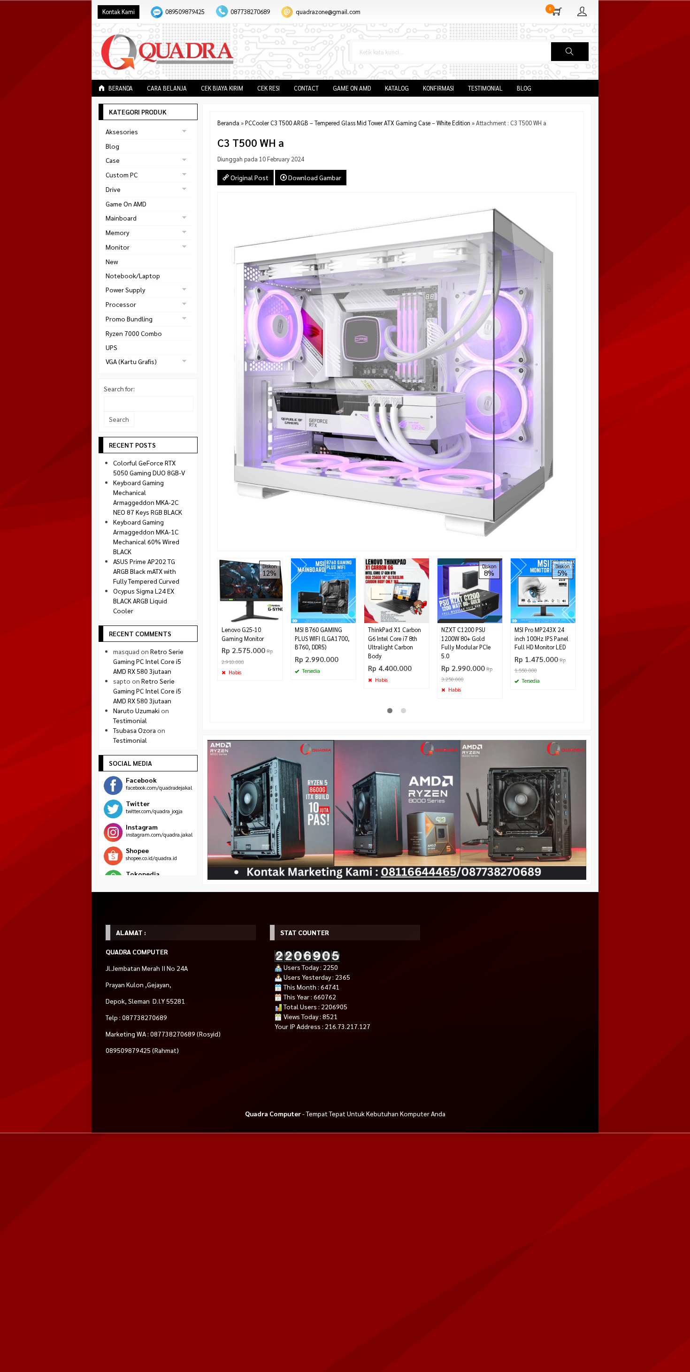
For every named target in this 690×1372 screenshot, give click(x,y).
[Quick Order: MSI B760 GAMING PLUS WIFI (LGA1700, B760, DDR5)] (350, 615)
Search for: (119, 388)
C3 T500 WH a (250, 142)
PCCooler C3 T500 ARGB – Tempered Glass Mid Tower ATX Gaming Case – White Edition (357, 123)
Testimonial (485, 88)
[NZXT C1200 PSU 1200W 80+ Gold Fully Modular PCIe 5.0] (469, 589)
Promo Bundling (129, 318)
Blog (524, 88)
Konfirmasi (438, 88)
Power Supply (125, 289)
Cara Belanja (167, 88)
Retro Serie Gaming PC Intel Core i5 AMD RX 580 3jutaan (148, 661)
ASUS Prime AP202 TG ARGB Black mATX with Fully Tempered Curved (146, 571)
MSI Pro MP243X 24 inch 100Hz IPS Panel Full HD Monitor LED (541, 638)
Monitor (118, 247)
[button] (570, 51)
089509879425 (185, 11)
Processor (121, 304)
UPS (111, 347)
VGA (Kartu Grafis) (131, 361)
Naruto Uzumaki (136, 710)
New (112, 261)
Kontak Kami (118, 11)
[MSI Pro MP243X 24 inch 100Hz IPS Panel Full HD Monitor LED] (543, 589)
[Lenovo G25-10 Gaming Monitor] (250, 589)
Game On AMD (352, 88)
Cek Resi (268, 88)
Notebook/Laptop (133, 275)
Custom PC (122, 174)
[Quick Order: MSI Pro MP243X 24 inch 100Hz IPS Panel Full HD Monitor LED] (570, 615)
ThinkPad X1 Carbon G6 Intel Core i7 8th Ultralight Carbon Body (394, 643)
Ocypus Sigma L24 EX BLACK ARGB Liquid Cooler (143, 601)
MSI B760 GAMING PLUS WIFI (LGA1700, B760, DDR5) (322, 638)
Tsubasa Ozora (134, 730)
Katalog (397, 88)
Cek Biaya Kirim (222, 88)
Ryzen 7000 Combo (134, 333)
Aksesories (122, 131)
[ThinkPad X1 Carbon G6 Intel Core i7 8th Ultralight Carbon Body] (396, 589)
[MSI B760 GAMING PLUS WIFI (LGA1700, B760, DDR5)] (323, 589)
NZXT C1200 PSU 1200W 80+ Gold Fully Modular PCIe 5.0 (466, 643)
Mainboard (121, 217)
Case (113, 160)
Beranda (120, 88)
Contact (306, 88)
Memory (117, 232)
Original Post (248, 177)
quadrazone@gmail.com (328, 11)
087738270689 (250, 11)
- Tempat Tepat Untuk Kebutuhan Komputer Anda (345, 1113)
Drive (113, 189)
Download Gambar (314, 177)
